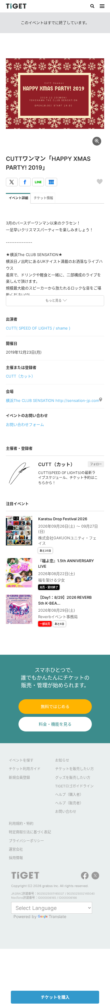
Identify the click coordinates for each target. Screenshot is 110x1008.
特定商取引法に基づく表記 (30, 832)
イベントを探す (21, 760)
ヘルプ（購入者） (69, 794)
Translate (57, 916)
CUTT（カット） (20, 376)
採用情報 (16, 858)
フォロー (96, 464)
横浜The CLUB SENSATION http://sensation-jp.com (52, 400)
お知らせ (62, 760)
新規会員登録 (19, 777)
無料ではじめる (55, 706)
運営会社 (16, 849)
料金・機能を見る (55, 724)
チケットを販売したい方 (74, 769)
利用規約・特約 (21, 823)
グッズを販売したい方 (72, 777)
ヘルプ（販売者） (69, 803)
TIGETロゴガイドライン (74, 786)
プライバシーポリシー (26, 841)
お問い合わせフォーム (25, 424)
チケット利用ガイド (24, 769)
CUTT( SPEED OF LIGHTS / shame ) (38, 328)
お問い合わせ (65, 811)
